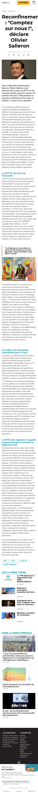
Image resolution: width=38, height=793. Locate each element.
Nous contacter (7, 746)
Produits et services (26, 753)
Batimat (22, 735)
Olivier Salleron (10, 564)
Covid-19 (23, 561)
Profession (11, 11)
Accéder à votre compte (10, 735)
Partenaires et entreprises (24, 756)
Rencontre (23, 737)
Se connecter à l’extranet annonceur (10, 743)
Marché (22, 739)
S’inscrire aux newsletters (10, 739)
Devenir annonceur (8, 741)
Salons (22, 750)
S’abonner (23, 2)
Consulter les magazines (10, 737)
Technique (23, 743)
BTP (13, 561)
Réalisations (23, 746)
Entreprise (23, 741)
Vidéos (22, 752)
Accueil (4, 11)
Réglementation (25, 744)
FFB (5, 561)
